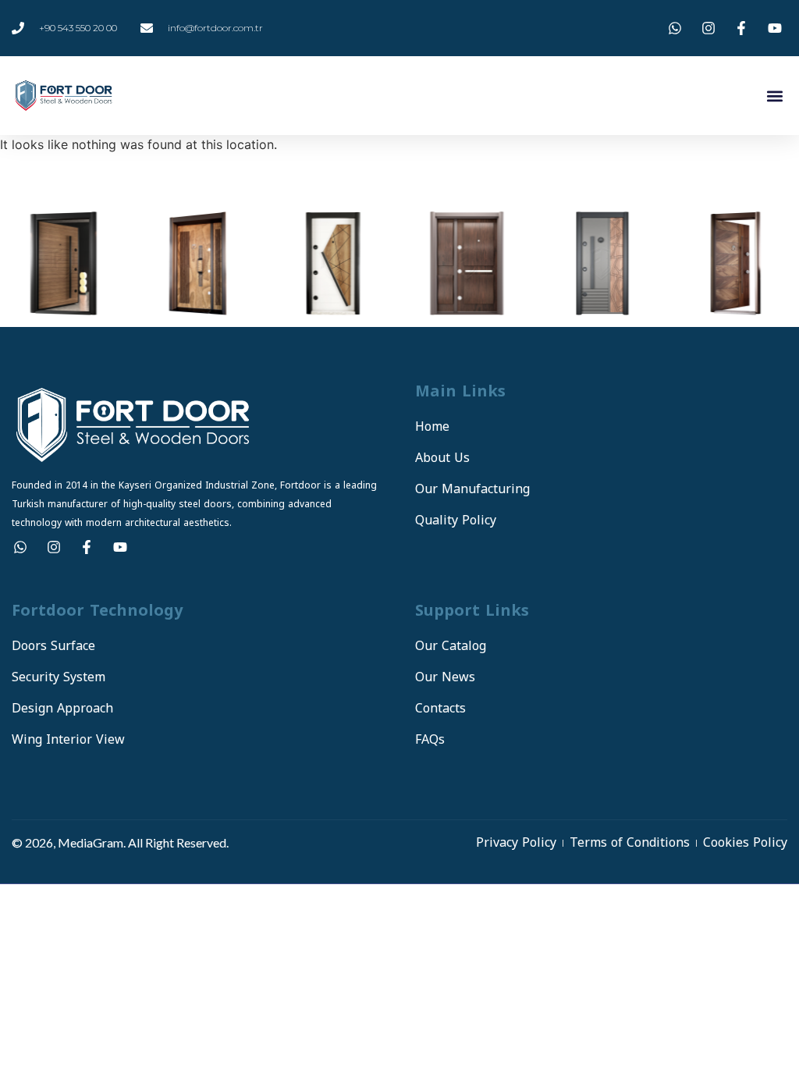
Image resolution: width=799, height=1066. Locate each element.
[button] (774, 95)
